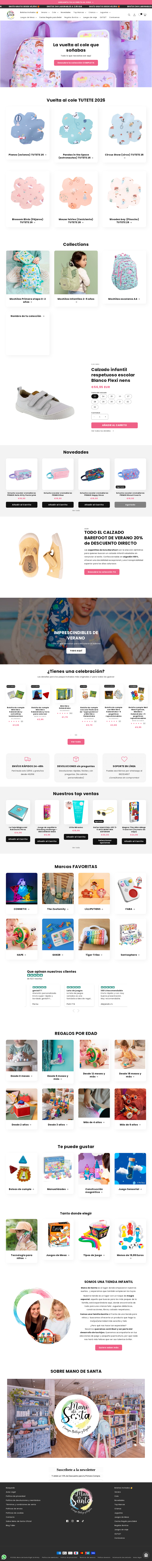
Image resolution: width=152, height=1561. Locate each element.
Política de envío (104, 1557)
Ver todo (76, 510)
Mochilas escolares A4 (122, 298)
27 (128, 396)
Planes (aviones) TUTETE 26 (26, 154)
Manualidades (56, 1189)
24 (103, 396)
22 (95, 396)
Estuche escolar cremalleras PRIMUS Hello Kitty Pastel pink (21, 494)
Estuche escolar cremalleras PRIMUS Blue (58, 494)
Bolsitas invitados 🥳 (123, 1488)
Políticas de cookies (15, 1513)
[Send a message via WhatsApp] (4, 1557)
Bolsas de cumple (20, 1189)
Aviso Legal (11, 1492)
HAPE (20, 954)
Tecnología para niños (21, 1257)
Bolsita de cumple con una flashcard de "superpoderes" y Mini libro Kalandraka (89, 711)
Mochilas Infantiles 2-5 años (76, 299)
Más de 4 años (92, 1122)
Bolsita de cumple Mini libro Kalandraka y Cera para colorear (40, 710)
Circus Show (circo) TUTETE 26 (124, 154)
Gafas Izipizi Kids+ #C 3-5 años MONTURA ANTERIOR (105, 829)
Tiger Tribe (93, 954)
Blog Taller (10, 1525)
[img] (77, 975)
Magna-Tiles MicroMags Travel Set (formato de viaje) (134, 829)
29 (103, 402)
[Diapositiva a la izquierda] (70, 735)
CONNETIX (20, 909)
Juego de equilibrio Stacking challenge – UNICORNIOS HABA (47, 829)
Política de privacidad (15, 1496)
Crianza (117, 1508)
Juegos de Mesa (56, 1255)
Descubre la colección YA (102, 572)
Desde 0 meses (20, 1076)
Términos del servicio (88, 1557)
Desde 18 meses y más (130, 1075)
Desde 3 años (56, 1124)
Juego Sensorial (129, 1189)
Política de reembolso (50, 1557)
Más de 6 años (129, 1124)
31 (120, 402)
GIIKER (56, 954)
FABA (129, 909)
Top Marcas (119, 1504)
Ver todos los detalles (101, 431)
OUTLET (117, 1534)
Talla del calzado (99, 392)
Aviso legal (137, 1557)
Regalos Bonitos (121, 1525)
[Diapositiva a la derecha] (81, 735)
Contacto (10, 1517)
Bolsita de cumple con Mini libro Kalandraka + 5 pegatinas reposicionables (113, 711)
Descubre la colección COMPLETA (76, 62)
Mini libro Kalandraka (65, 707)
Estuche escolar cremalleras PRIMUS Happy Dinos (94, 494)
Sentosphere (129, 954)
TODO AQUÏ (76, 650)
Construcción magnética (94, 1191)
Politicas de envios (14, 1508)
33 (95, 407)
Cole (116, 1496)
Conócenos (119, 1538)
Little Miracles (76, 827)
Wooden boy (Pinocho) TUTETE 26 (124, 221)
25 (112, 396)
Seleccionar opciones (105, 841)
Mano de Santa (22, 1557)
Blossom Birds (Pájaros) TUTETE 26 (27, 221)
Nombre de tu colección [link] (26, 316)
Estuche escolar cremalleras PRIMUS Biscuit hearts (130, 494)
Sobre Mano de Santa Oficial (18, 1521)
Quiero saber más (109, 1347)
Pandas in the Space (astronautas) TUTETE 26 (75, 156)
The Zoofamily (56, 909)
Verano (117, 1492)
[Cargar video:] (76, 1418)
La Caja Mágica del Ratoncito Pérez (18, 828)
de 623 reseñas (34, 978)
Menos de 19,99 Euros (130, 1255)
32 (128, 402)
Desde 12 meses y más (94, 1075)
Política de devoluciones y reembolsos (23, 1500)
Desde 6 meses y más (57, 1077)
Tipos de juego (92, 1255)
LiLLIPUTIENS (92, 909)
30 (112, 402)
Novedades (119, 1500)
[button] (45, 12)
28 (95, 402)
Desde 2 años (20, 1124)
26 (121, 397)
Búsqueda (10, 1488)
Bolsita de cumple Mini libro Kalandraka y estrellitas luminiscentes (16, 711)
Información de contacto (122, 1557)
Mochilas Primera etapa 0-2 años (28, 300)
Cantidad (95, 413)
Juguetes (118, 1513)
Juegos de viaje (121, 1529)
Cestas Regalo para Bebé (125, 1521)
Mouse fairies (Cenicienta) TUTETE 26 (76, 221)
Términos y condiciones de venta (21, 1504)
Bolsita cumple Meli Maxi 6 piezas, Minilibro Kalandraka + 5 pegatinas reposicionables (138, 712)
